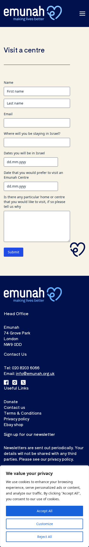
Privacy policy (16, 419)
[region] (44, 506)
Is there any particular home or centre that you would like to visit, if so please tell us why (34, 202)
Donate (11, 401)
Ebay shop (13, 424)
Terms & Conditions (23, 413)
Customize (44, 523)
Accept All (44, 511)
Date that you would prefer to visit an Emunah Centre (33, 175)
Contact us (14, 407)
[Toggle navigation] (82, 13)
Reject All (44, 536)
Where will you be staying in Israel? (32, 133)
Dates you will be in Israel (24, 153)
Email (8, 114)
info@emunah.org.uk (35, 373)
